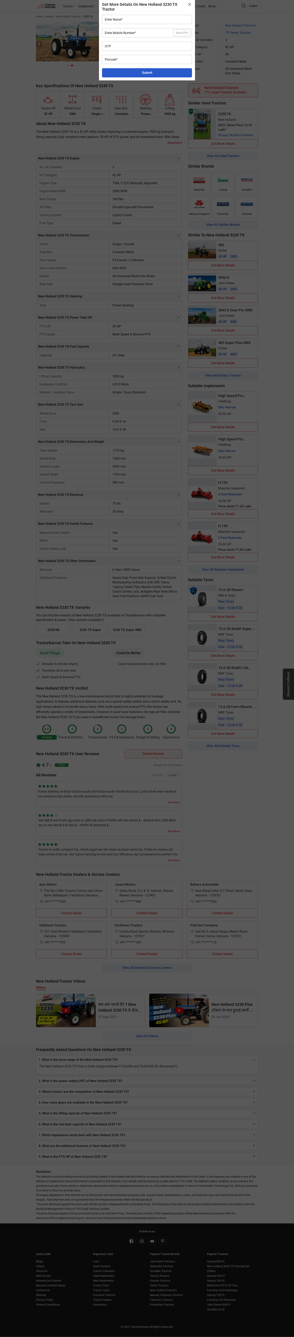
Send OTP (182, 32)
